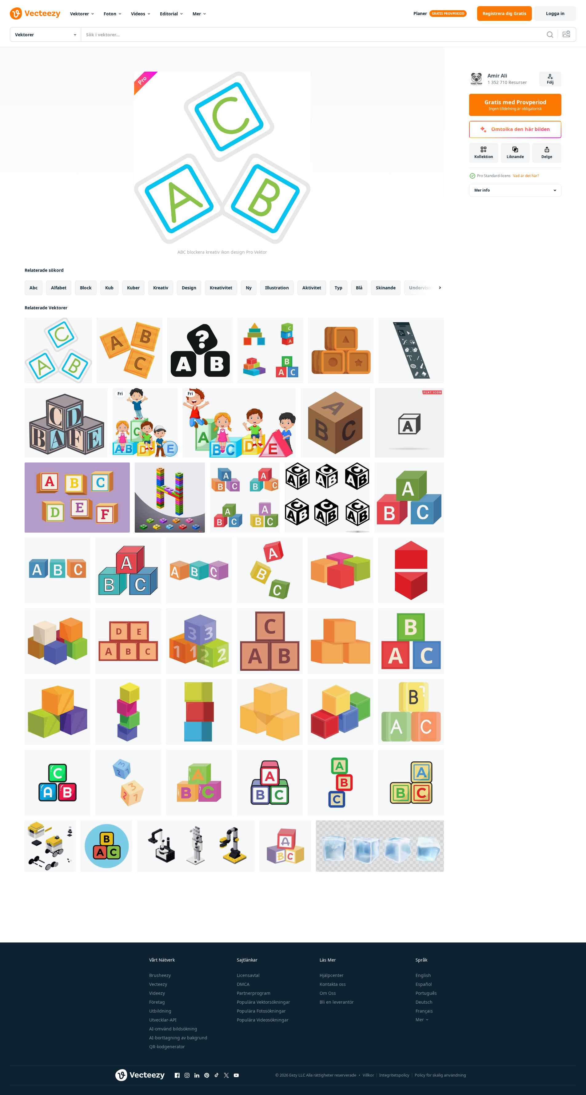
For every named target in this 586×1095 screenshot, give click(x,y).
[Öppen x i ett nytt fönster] (226, 1075)
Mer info (482, 190)
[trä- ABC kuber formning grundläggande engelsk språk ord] (129, 350)
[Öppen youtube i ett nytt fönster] (236, 1075)
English (423, 975)
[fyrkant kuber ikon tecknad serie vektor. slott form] (270, 641)
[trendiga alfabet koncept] (106, 846)
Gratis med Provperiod (515, 104)
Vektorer (79, 14)
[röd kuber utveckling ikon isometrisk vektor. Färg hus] (411, 570)
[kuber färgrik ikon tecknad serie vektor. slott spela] (340, 570)
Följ (550, 82)
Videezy (157, 993)
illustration (277, 288)
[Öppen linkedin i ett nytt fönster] (196, 1075)
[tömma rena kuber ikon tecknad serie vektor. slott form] (340, 641)
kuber (133, 288)
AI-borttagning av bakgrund (178, 1038)
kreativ (160, 288)
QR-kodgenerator (167, 1046)
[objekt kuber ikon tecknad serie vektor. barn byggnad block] (128, 712)
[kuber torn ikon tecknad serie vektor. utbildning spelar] (199, 712)
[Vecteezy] (35, 13)
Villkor (368, 1075)
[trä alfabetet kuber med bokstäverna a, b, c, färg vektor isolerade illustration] (245, 497)
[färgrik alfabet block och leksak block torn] (270, 350)
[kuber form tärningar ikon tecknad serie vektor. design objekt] (270, 712)
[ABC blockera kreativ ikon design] (58, 350)
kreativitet (221, 288)
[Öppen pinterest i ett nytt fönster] (206, 1075)
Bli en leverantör (337, 1002)
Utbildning (160, 1011)
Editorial (169, 14)
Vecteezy (158, 984)
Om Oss (328, 993)
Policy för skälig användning (440, 1075)
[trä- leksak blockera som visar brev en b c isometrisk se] (335, 423)
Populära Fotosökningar (261, 1011)
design (189, 288)
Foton (110, 14)
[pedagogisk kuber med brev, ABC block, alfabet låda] (66, 423)
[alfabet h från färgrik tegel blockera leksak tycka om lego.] (170, 497)
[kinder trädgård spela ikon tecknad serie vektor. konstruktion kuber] (128, 641)
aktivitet (311, 288)
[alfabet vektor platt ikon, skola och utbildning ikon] (411, 712)
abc (34, 288)
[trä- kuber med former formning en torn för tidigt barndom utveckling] (341, 350)
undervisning (423, 288)
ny (249, 288)
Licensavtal (248, 975)
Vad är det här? (526, 175)
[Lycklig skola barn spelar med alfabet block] (145, 423)
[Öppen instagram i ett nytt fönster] (187, 1075)
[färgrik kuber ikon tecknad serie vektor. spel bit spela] (57, 641)
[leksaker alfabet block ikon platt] (285, 846)
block (86, 288)
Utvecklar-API (163, 1020)
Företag (157, 1002)
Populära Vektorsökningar (263, 1002)
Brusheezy (160, 975)
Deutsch (424, 1002)
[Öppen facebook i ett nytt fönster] (177, 1075)
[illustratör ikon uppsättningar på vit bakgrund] (411, 350)
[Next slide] (434, 287)
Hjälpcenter (332, 975)
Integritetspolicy (394, 1075)
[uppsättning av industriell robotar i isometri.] (196, 846)
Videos (138, 14)
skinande (386, 288)
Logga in (555, 13)
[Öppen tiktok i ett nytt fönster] (216, 1075)
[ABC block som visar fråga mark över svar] (200, 350)
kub (109, 288)
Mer (197, 14)
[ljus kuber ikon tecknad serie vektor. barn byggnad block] (57, 712)
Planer (420, 13)
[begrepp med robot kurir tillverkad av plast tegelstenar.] (50, 846)
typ (338, 288)
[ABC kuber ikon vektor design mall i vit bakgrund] (270, 782)
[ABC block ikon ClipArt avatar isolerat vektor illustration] (199, 782)
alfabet (58, 288)
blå (359, 288)
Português (426, 993)
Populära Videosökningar (263, 1020)
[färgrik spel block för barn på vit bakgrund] (128, 782)
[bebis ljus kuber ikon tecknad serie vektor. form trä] (340, 712)
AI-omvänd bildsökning (173, 1029)
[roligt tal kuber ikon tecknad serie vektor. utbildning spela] (199, 641)
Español (424, 984)
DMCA (243, 984)
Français (424, 1011)
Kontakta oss (333, 984)
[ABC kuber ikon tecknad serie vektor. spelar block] (411, 641)
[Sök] (550, 34)
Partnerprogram (253, 993)
